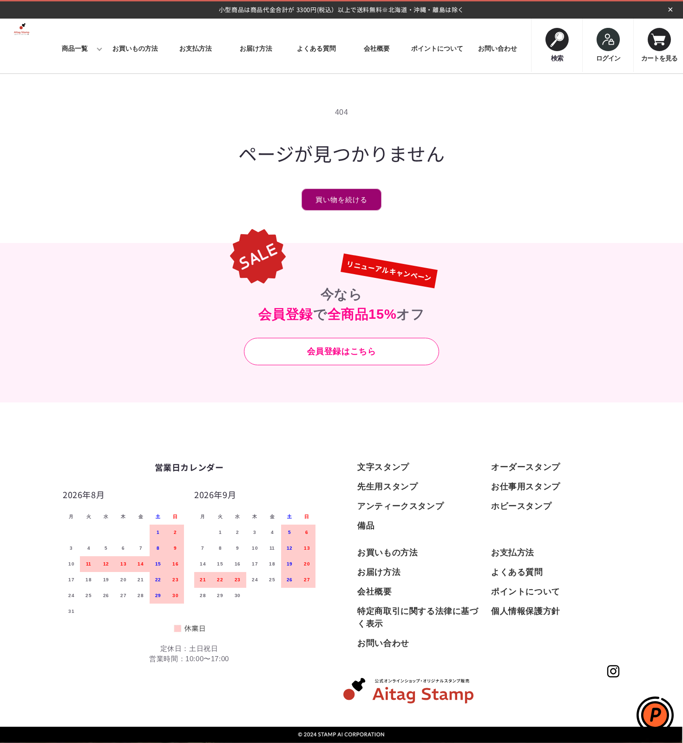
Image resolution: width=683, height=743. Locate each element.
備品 (365, 525)
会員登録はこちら (341, 351)
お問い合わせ (383, 643)
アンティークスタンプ (400, 506)
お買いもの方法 (387, 552)
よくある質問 (517, 572)
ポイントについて (525, 591)
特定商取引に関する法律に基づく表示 (417, 617)
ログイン (608, 58)
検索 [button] (557, 56)
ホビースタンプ (521, 506)
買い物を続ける (341, 200)
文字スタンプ (383, 467)
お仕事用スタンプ (525, 486)
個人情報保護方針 (525, 611)
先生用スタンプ (387, 486)
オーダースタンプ (525, 467)
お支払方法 (512, 552)
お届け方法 (379, 572)
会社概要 (374, 591)
